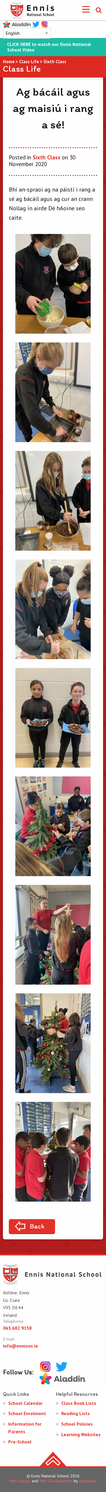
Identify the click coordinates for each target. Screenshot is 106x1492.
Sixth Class (46, 157)
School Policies (77, 1424)
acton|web (88, 1481)
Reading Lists (75, 1413)
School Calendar (25, 1403)
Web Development (55, 1481)
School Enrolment (27, 1413)
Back (37, 1226)
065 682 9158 (17, 1328)
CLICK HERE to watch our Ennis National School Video (49, 47)
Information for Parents (25, 1427)
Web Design (19, 1481)
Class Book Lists (78, 1403)
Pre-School (20, 1442)
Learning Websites (81, 1434)
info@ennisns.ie (20, 1345)
